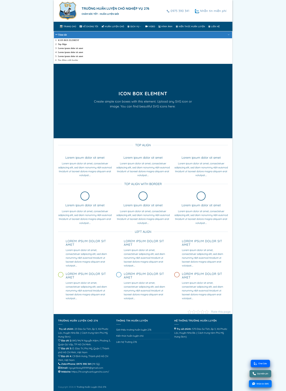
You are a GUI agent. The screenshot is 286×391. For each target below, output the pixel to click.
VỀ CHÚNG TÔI (90, 26)
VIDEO (152, 26)
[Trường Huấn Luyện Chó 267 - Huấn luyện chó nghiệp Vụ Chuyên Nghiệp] (67, 10)
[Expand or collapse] (229, 35)
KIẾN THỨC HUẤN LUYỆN (192, 26)
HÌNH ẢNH (166, 26)
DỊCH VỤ (134, 26)
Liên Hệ (215, 26)
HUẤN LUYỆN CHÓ (114, 26)
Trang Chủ (69, 26)
